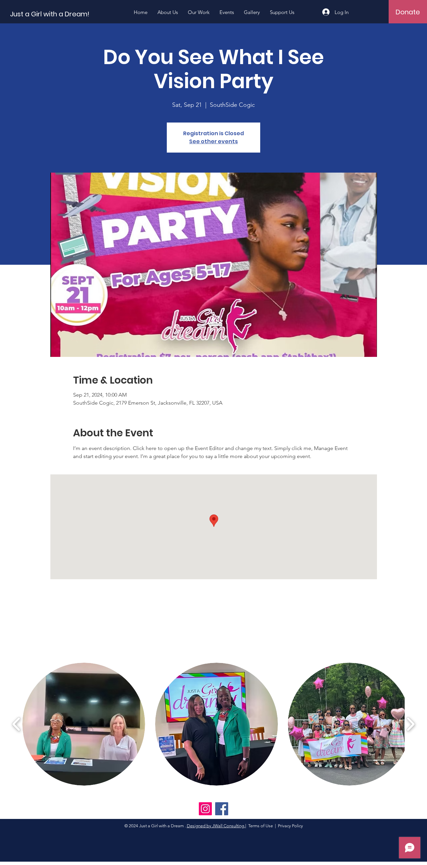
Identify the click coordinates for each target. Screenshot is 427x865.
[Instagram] (205, 808)
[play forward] (410, 724)
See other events (213, 141)
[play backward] (16, 724)
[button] (83, 724)
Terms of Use (260, 825)
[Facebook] (221, 808)
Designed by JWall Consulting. (216, 825)
